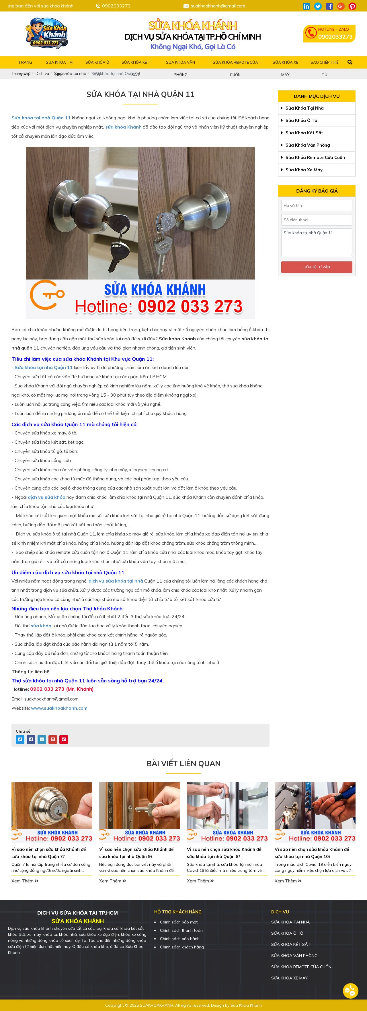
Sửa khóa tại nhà (304, 108)
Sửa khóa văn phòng (307, 145)
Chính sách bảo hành (180, 938)
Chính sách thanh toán (181, 930)
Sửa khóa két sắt (303, 132)
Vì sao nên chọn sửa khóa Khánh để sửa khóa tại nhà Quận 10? (312, 853)
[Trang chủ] (47, 33)
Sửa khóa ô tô (300, 120)
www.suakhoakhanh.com (59, 708)
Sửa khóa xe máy (303, 169)
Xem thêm (23, 881)
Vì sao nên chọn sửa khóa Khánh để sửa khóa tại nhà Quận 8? (224, 853)
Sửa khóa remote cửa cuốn (314, 157)
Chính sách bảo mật (179, 922)
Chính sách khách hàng (182, 947)
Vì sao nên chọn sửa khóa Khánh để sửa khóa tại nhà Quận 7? (48, 853)
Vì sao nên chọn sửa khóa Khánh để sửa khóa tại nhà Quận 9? (136, 853)
